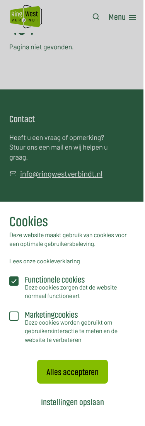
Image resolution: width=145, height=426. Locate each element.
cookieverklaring (58, 261)
